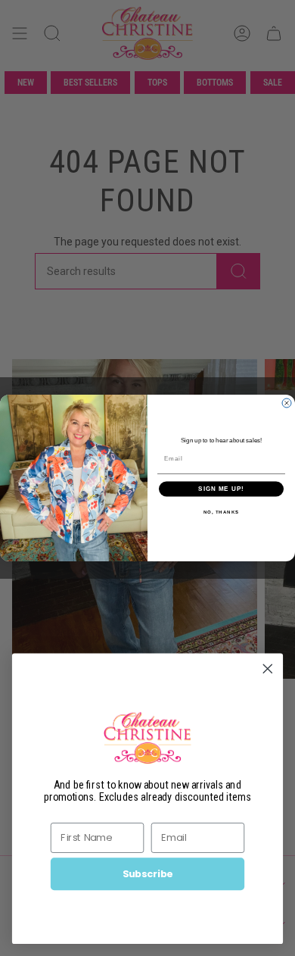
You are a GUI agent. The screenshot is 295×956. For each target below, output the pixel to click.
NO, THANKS (221, 511)
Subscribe (148, 873)
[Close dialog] (286, 403)
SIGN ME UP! (221, 489)
